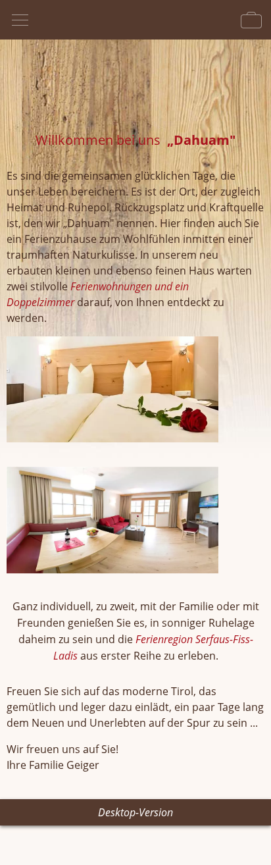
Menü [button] (19, 19)
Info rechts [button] (251, 19)
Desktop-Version (135, 812)
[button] (135, 391)
